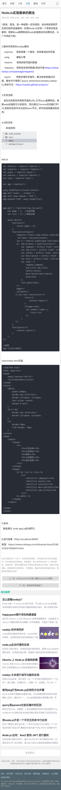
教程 (35, 3)
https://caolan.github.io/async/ (32, 84)
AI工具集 (54, 774)
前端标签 (45, 774)
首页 (4, 3)
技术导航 (9, 774)
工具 (20, 3)
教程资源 (36, 774)
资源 (12, 3)
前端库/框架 (5, 777)
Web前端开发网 (20, 781)
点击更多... (30, 752)
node (37, 18)
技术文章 (27, 774)
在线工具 (18, 774)
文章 (28, 3)
